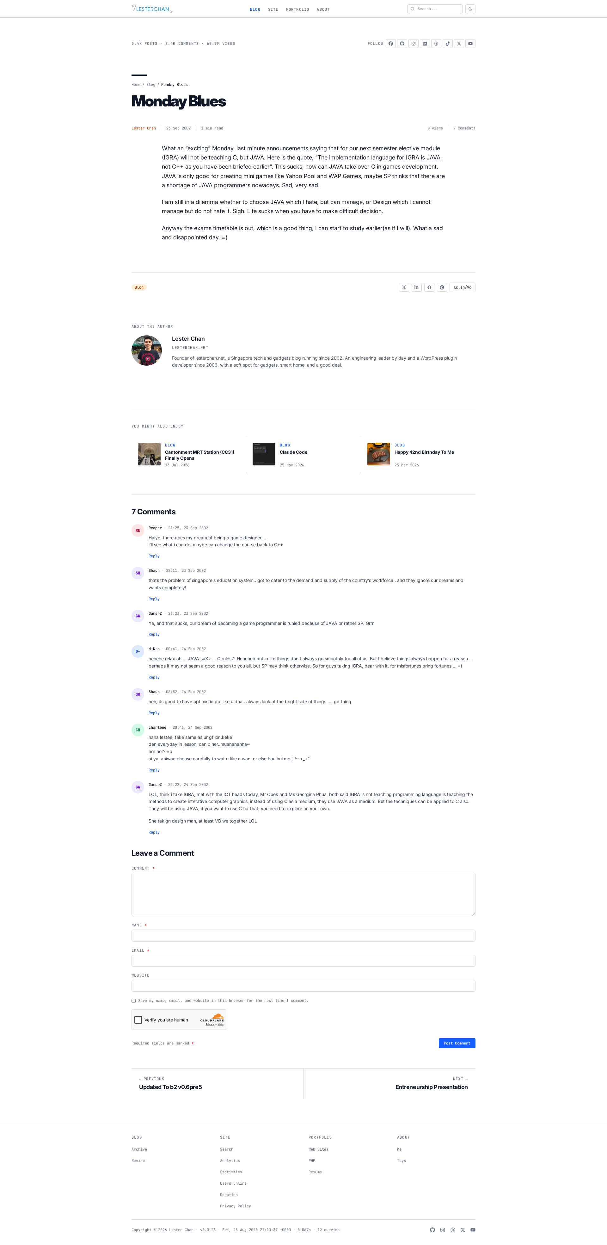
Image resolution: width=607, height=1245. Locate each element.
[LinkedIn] (425, 43)
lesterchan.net (190, 347)
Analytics (230, 1160)
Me (399, 1149)
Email (141, 950)
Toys (401, 1160)
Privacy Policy (235, 1206)
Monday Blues (178, 101)
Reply (154, 556)
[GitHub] (402, 43)
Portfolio (298, 9)
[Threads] (436, 43)
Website (141, 975)
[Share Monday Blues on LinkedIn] (417, 287)
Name (139, 925)
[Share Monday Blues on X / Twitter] (404, 287)
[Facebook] (391, 43)
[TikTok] (448, 43)
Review (138, 1160)
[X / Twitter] (459, 43)
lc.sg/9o (462, 287)
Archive (139, 1149)
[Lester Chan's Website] (152, 8)
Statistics (231, 1172)
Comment (143, 868)
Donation (229, 1194)
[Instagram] (413, 43)
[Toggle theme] (470, 8)
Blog (255, 9)
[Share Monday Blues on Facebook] (429, 287)
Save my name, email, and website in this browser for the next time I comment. (223, 1000)
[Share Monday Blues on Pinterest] (442, 287)
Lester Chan (144, 128)
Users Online (233, 1183)
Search (226, 1149)
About (323, 9)
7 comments (464, 128)
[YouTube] (470, 43)
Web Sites (318, 1149)
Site (273, 9)
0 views (435, 128)
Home (136, 84)
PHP (312, 1160)
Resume (315, 1172)
